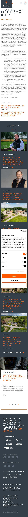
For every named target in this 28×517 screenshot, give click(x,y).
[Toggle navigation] (25, 3)
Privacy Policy (8, 502)
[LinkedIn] (8, 457)
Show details (21, 271)
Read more (7, 167)
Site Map (6, 507)
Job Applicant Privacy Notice (13, 504)
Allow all (14, 276)
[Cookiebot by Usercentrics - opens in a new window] (20, 231)
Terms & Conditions (10, 497)
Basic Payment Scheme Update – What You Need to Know (12, 114)
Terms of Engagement (10, 495)
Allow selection (14, 280)
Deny (14, 285)
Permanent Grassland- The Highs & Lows (13, 107)
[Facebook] (4, 457)
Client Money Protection (11, 505)
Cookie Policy (8, 501)
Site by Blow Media (10, 512)
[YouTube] (17, 457)
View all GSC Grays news (12, 352)
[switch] (24, 258)
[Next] (18, 404)
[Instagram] (13, 457)
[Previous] (10, 404)
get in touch (12, 430)
